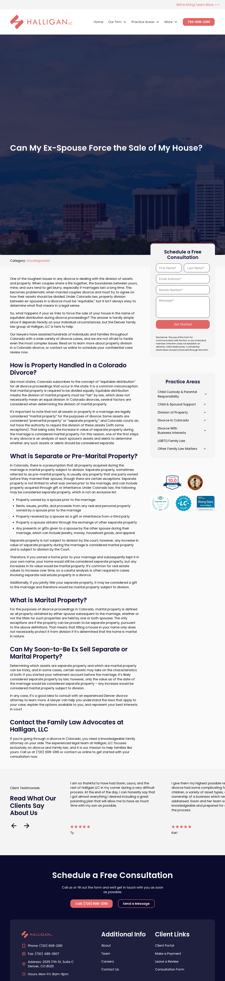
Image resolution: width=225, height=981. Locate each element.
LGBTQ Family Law (171, 441)
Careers (107, 961)
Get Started (183, 324)
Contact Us (110, 969)
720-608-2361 (199, 22)
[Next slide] (27, 826)
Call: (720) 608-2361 (91, 903)
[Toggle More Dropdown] (175, 22)
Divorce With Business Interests (172, 430)
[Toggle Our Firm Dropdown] (124, 22)
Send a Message (136, 903)
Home (98, 22)
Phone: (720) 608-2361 (45, 945)
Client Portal (164, 945)
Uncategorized (38, 260)
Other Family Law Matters (177, 448)
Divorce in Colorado (173, 420)
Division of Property (173, 412)
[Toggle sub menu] (205, 412)
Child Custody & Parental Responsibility (177, 394)
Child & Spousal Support (177, 404)
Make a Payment (168, 953)
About (106, 945)
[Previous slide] (14, 826)
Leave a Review (167, 961)
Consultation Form (169, 969)
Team (105, 953)
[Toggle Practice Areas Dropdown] (157, 22)
